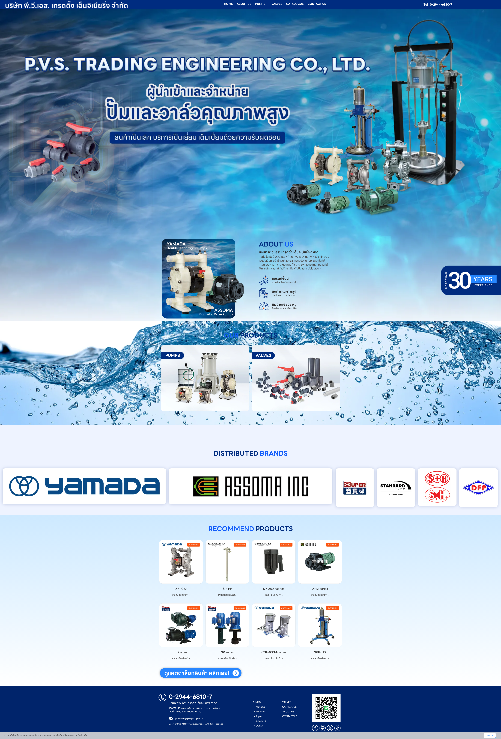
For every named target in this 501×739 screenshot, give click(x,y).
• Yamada (259, 707)
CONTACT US (317, 4)
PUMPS (256, 702)
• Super (258, 716)
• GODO (258, 726)
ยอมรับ (490, 735)
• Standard (260, 721)
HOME (228, 4)
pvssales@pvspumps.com (189, 718)
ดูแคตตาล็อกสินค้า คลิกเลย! (196, 673)
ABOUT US (244, 4)
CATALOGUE (295, 4)
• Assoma (259, 711)
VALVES (276, 4)
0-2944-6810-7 (190, 696)
